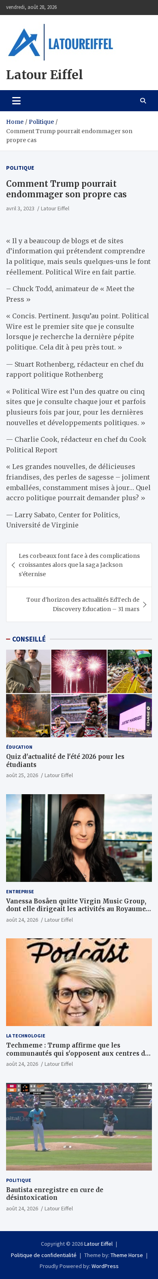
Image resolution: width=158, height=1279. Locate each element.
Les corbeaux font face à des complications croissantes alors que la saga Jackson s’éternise (79, 565)
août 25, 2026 (22, 775)
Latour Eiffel (44, 74)
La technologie (25, 1036)
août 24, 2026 (22, 919)
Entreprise (20, 891)
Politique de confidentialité (44, 1255)
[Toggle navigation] (16, 100)
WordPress (105, 1266)
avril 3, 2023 (20, 208)
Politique (20, 167)
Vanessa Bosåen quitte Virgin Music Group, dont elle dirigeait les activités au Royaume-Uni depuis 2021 (77, 909)
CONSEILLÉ (29, 639)
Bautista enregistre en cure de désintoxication (54, 1194)
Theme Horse (127, 1255)
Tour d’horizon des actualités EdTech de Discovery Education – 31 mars (82, 604)
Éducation (19, 747)
